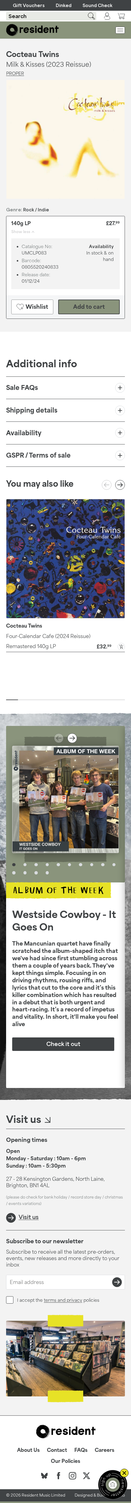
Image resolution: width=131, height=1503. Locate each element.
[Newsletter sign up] (112, 1484)
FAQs (80, 1450)
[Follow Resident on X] (86, 1475)
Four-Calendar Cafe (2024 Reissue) (48, 636)
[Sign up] (117, 1282)
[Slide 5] (60, 700)
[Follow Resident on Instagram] (72, 1475)
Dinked (64, 5)
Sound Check (97, 5)
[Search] (88, 16)
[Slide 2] (24, 700)
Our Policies (65, 1461)
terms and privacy (63, 1300)
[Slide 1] (12, 700)
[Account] (107, 16)
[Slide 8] (95, 700)
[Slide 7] (83, 700)
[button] (65, 646)
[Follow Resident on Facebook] (58, 1475)
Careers (104, 1450)
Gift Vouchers (29, 5)
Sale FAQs (22, 387)
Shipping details (32, 410)
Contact (57, 1450)
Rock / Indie (36, 209)
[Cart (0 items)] (121, 16)
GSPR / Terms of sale (38, 455)
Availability (23, 432)
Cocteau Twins (32, 54)
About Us (28, 1450)
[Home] (32, 30)
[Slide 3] (36, 700)
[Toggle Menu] (120, 30)
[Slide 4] (48, 700)
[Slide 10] (119, 700)
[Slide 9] (107, 700)
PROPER (15, 73)
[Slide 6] (71, 700)
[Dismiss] (124, 1473)
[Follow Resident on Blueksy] (44, 1475)
